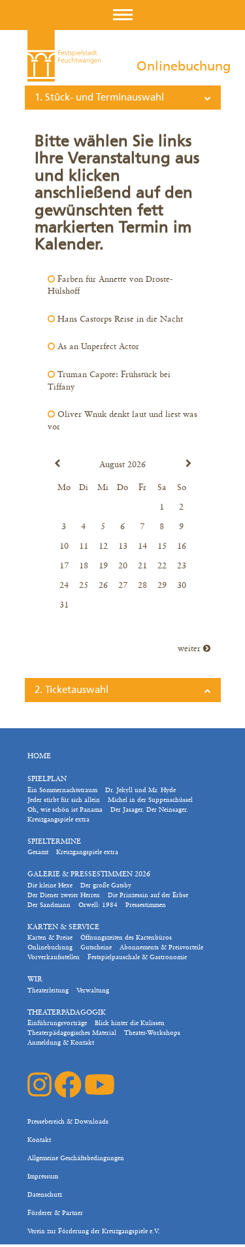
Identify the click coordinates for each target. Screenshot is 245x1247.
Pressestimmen (145, 905)
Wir (34, 979)
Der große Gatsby (105, 885)
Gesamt (37, 852)
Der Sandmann (49, 905)
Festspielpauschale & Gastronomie (137, 957)
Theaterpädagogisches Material (71, 1033)
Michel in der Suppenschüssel (150, 800)
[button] (123, 14)
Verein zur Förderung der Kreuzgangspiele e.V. (93, 1231)
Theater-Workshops (152, 1033)
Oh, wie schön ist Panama (65, 810)
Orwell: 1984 (98, 905)
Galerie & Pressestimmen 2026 (88, 874)
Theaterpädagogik (66, 1013)
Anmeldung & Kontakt (60, 1042)
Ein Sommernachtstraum (62, 790)
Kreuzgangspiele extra (58, 819)
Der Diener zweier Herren (63, 895)
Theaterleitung (48, 990)
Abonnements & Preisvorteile (161, 947)
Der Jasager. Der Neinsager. (149, 810)
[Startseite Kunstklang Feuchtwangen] (64, 56)
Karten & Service (63, 927)
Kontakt (39, 1140)
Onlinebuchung (50, 947)
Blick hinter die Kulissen (130, 1023)
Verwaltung (92, 990)
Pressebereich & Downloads (67, 1121)
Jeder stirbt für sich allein (63, 800)
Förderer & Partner (55, 1213)
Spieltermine (54, 842)
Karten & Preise (50, 937)
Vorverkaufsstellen (53, 957)
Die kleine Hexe (50, 885)
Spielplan (47, 779)
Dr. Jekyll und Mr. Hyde (140, 790)
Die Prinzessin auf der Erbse (148, 895)
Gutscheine (96, 947)
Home (39, 756)
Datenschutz (44, 1195)
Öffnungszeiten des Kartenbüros (126, 937)
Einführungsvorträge (57, 1023)
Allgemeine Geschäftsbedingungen (75, 1158)
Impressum (42, 1176)
